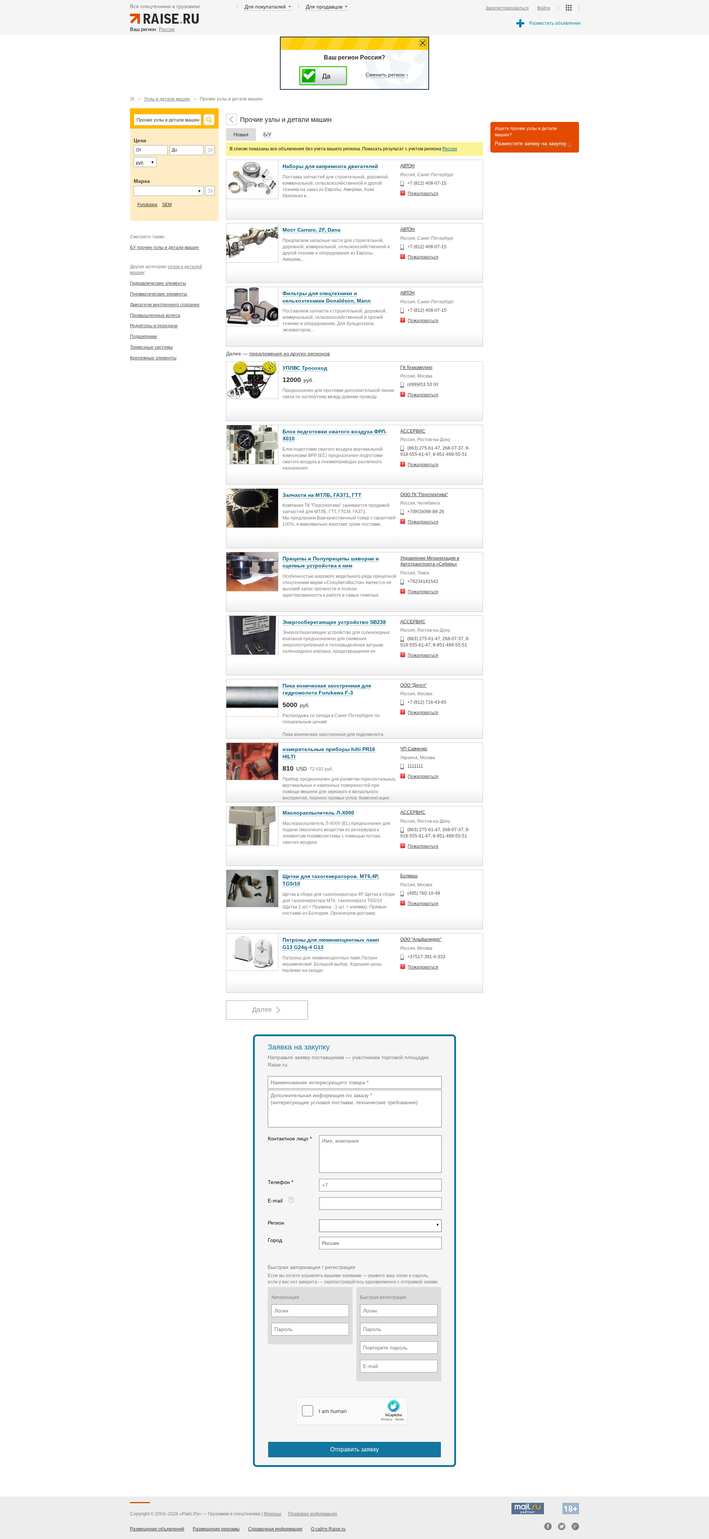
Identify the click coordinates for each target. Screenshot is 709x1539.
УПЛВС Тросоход (304, 368)
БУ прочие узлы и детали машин (164, 247)
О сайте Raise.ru (328, 1529)
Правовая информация (312, 1513)
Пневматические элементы (158, 294)
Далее (262, 1009)
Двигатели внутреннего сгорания (164, 304)
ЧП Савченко (413, 748)
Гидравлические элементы (158, 283)
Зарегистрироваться (507, 8)
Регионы (272, 1513)
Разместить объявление (555, 23)
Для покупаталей (265, 7)
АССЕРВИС (412, 431)
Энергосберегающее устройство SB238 (334, 622)
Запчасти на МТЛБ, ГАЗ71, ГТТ (322, 495)
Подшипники (143, 336)
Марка (142, 181)
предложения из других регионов (289, 353)
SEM (167, 204)
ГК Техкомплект (416, 367)
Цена (140, 140)
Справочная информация (275, 1529)
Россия (449, 148)
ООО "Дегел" (413, 685)
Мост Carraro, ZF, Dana (311, 230)
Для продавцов (324, 7)
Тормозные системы (151, 347)
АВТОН (407, 165)
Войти (543, 8)
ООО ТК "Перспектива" (424, 494)
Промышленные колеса (155, 315)
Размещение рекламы (216, 1529)
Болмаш (409, 875)
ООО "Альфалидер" (420, 939)
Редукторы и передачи (154, 325)
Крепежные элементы (153, 358)
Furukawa (147, 204)
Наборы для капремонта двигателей (330, 166)
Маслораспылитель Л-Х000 (318, 813)
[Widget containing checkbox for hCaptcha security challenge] (352, 1411)
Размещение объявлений (157, 1529)
